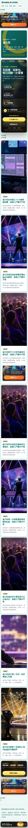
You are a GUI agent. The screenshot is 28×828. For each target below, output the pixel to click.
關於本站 (16, 812)
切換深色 (20, 6)
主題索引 (4, 812)
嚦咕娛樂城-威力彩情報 (10, 2)
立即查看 (20, 824)
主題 (6, 6)
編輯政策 (10, 812)
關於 (14, 6)
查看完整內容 (14, 124)
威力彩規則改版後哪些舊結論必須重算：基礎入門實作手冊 (14, 277)
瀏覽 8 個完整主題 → (8, 54)
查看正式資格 (14, 773)
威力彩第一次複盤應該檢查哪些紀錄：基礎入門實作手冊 (14, 521)
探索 (3, 6)
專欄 (10, 6)
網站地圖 (23, 812)
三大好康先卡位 (14, 119)
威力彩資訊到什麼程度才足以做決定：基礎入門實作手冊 (14, 599)
